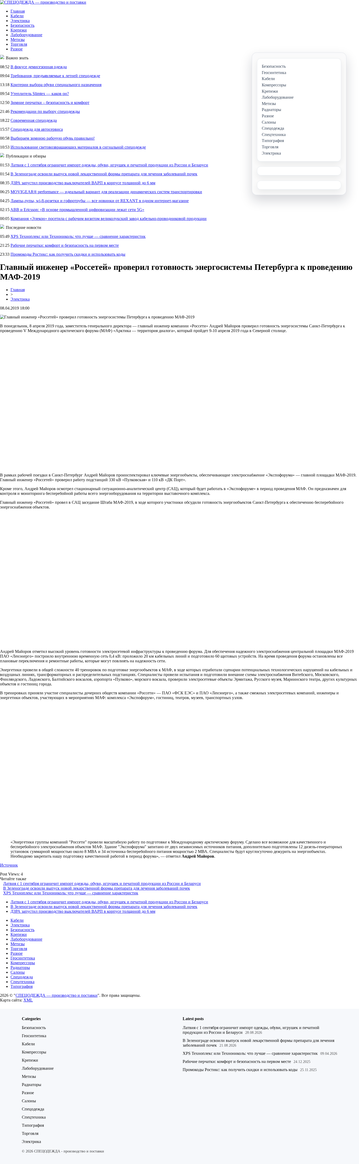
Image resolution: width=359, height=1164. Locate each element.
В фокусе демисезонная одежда (39, 67)
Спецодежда (22, 977)
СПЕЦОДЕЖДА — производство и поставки (57, 995)
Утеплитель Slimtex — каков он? (40, 93)
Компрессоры (23, 963)
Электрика (20, 20)
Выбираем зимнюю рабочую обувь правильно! (53, 138)
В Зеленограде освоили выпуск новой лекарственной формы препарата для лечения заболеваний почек (104, 174)
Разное (17, 49)
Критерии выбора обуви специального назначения (56, 84)
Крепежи (19, 30)
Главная (18, 11)
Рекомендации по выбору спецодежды (45, 111)
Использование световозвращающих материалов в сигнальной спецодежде (78, 147)
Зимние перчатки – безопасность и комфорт (50, 102)
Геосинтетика (23, 958)
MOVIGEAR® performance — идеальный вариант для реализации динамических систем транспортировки (106, 192)
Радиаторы (20, 967)
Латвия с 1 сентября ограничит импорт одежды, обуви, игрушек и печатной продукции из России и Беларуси (109, 165)
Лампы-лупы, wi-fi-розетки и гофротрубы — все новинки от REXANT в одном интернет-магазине (100, 200)
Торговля (19, 44)
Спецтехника (22, 981)
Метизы (18, 39)
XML (28, 1000)
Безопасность (22, 25)
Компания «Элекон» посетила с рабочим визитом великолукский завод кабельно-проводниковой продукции (109, 218)
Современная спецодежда (34, 120)
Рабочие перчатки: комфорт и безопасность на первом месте (65, 245)
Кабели (17, 16)
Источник (9, 865)
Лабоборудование (26, 35)
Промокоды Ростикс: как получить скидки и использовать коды (68, 254)
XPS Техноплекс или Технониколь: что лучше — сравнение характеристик (78, 236)
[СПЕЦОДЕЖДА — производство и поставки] (43, 2)
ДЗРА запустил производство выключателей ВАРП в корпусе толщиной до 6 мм (83, 183)
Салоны (18, 972)
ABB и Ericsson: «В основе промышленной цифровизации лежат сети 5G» (77, 209)
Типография (22, 986)
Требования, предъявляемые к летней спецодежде (55, 76)
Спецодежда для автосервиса (37, 129)
